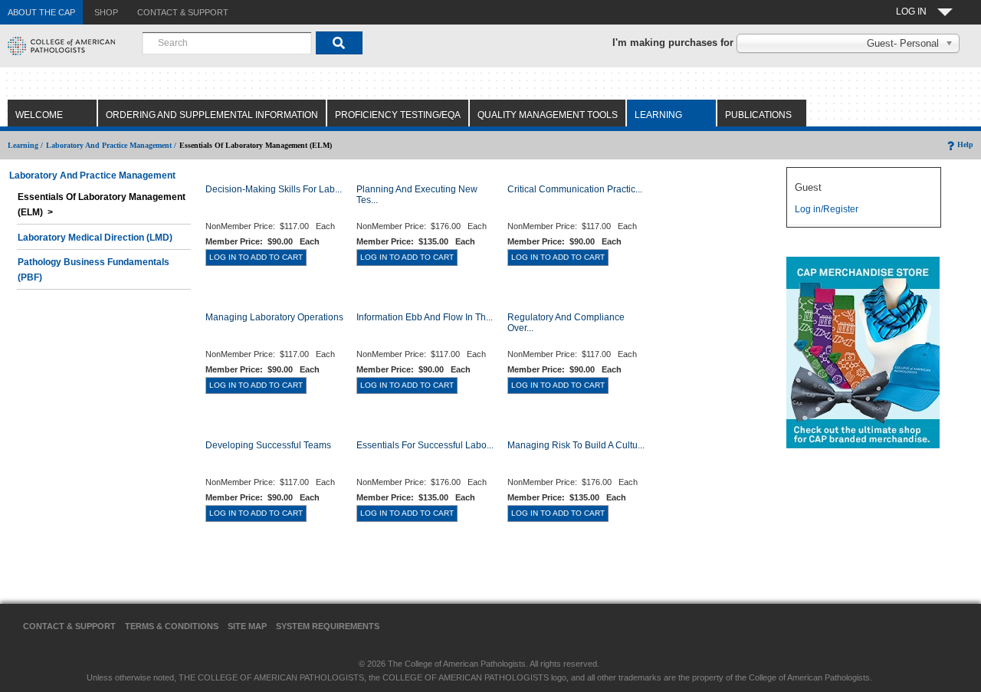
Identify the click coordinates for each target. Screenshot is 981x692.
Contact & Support (69, 626)
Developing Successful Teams (268, 445)
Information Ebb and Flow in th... (424, 317)
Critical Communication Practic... (574, 189)
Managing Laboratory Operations (274, 317)
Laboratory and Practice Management (92, 175)
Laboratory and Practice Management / (111, 145)
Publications (758, 115)
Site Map (247, 626)
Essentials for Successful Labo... (425, 445)
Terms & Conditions (171, 626)
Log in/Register (826, 209)
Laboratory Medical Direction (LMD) (95, 237)
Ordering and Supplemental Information (212, 115)
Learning (658, 115)
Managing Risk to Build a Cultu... (576, 445)
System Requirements (327, 626)
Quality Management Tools (547, 115)
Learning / (25, 145)
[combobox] (227, 42)
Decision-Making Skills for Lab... (273, 189)
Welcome (39, 115)
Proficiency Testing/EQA (398, 115)
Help (965, 144)
